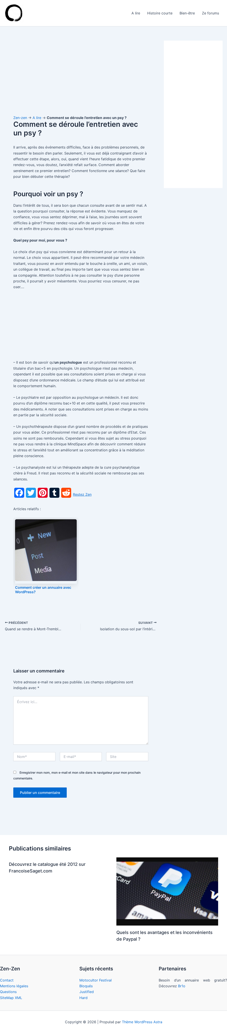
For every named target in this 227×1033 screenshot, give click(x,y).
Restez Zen (82, 494)
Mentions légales (14, 986)
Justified (86, 991)
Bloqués (86, 986)
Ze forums (210, 13)
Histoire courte (159, 13)
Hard (83, 997)
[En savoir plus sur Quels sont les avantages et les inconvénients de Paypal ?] (167, 891)
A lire (135, 13)
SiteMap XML (11, 997)
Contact (7, 980)
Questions (8, 991)
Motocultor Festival (95, 980)
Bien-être (187, 13)
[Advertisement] (80, 73)
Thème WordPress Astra (142, 1022)
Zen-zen (20, 117)
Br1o (181, 986)
